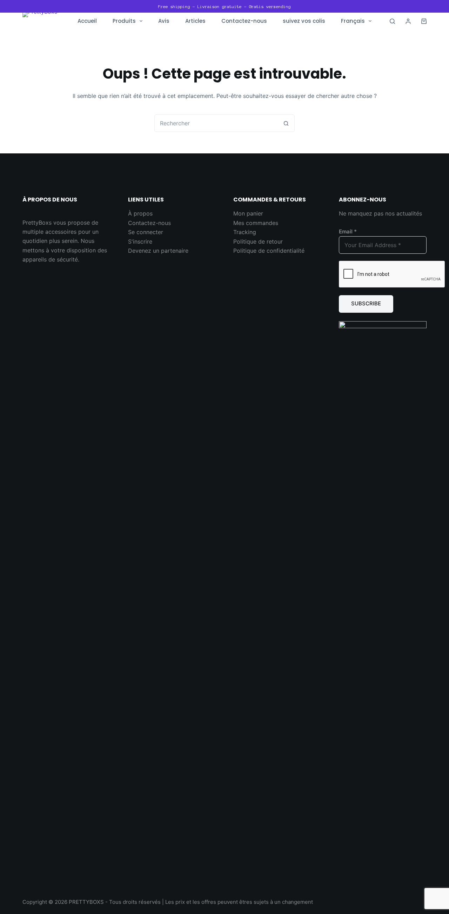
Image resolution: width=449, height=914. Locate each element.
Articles (195, 21)
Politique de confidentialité (268, 250)
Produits (124, 21)
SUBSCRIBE (366, 303)
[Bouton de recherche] (285, 123)
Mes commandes (255, 222)
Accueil (87, 21)
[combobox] (216, 123)
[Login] (408, 21)
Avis (163, 21)
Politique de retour (258, 241)
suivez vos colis (304, 21)
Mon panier (248, 213)
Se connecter (145, 232)
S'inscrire (140, 241)
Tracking (244, 232)
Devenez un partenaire (158, 250)
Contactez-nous (244, 21)
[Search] (392, 21)
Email (348, 231)
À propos (140, 213)
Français (353, 21)
